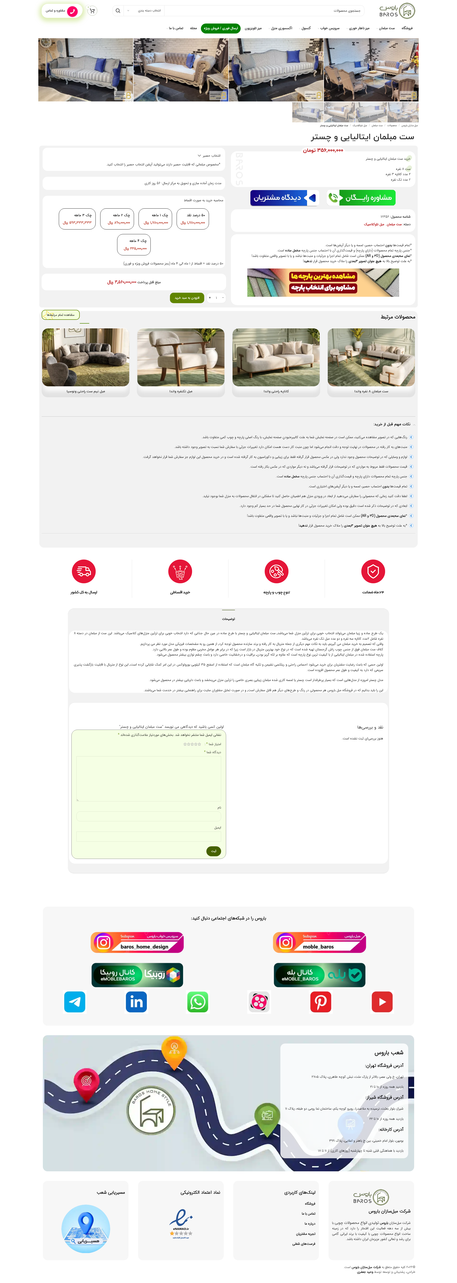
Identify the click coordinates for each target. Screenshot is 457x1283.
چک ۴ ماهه (138, 241)
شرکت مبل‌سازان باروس (366, 1267)
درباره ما (310, 1223)
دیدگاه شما (212, 752)
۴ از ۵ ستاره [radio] (188, 744)
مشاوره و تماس (55, 10)
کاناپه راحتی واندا (276, 391)
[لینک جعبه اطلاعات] (180, 579)
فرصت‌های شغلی (303, 1243)
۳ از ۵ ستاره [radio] (192, 744)
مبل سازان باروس (410, 125)
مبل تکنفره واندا (180, 391)
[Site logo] (397, 10)
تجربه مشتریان (305, 1233)
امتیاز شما (213, 744)
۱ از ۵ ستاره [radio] (199, 744)
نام (219, 807)
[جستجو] (118, 10)
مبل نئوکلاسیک (360, 125)
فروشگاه (310, 1203)
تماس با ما (308, 1213)
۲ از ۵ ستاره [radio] (196, 744)
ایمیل (217, 827)
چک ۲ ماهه (121, 215)
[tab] (228, 617)
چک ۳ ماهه (83, 215)
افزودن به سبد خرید (187, 297)
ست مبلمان (377, 125)
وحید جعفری (365, 1271)
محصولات (392, 125)
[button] (134, 155)
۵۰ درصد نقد (196, 215)
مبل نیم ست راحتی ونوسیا (86, 391)
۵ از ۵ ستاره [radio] (185, 744)
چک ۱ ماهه (160, 215)
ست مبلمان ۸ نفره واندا (371, 391)
